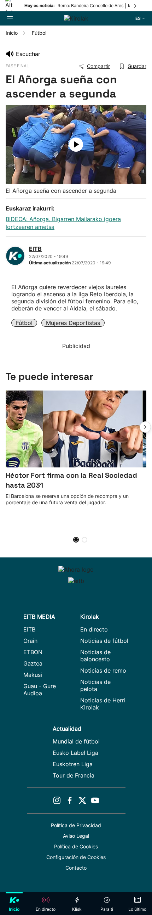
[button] (145, 427)
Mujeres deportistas (73, 322)
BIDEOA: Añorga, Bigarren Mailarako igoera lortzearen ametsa (63, 222)
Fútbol (24, 322)
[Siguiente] (136, 5)
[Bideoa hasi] (76, 144)
